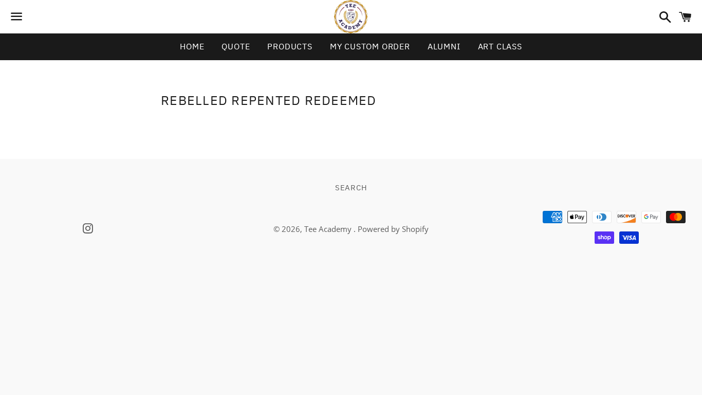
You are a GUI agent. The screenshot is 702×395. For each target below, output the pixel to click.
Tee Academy (329, 229)
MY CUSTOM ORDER (370, 46)
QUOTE (235, 46)
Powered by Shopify (393, 229)
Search (351, 187)
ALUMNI (444, 46)
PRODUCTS (289, 46)
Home (192, 46)
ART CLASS (500, 46)
